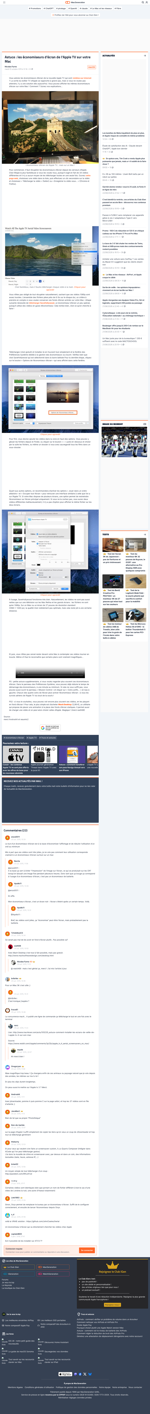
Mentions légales (15, 1387)
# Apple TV (32, 738)
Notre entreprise (119, 1387)
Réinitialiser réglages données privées (75, 1397)
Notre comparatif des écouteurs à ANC (55, 1325)
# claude (84, 8)
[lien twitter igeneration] (84, 1374)
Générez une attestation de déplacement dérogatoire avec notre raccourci (109, 1336)
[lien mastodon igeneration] (75, 1374)
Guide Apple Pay (84, 1325)
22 (30, 69)
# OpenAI (73, 8)
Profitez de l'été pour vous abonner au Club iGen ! (77, 15)
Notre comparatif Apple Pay (17, 1325)
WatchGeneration (50, 1274)
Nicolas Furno (11, 66)
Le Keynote (7, 1285)
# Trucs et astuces (47, 738)
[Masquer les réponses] (6, 892)
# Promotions (35, 8)
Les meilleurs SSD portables (53, 1320)
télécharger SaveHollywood (41, 303)
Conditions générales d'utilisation (39, 1387)
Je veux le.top (8, 1282)
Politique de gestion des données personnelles (76, 1387)
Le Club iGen (13, 1267)
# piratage (61, 8)
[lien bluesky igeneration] (90, 1374)
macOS (91, 67)
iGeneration (13, 1274)
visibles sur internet (82, 78)
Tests (105, 534)
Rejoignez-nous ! (112, 1305)
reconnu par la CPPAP (55, 1395)
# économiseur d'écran (14, 738)
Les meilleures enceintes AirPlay (19, 1320)
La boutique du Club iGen (13, 1288)
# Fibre (118, 8)
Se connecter (87, 1250)
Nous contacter (135, 1387)
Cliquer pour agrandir (50, 434)
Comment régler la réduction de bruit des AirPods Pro (100, 1333)
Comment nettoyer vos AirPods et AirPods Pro (97, 1322)
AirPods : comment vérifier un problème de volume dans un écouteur (107, 1319)
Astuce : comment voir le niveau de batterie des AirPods (102, 1330)
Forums (5, 1279)
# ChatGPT (49, 8)
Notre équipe (104, 1387)
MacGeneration (49, 1267)
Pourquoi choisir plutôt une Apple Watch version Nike (100, 1328)
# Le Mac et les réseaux (101, 8)
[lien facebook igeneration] (80, 1374)
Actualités (108, 55)
